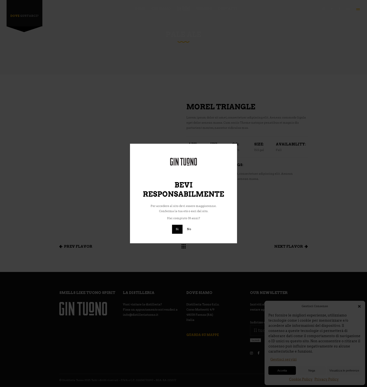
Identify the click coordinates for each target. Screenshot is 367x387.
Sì (177, 229)
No (189, 229)
